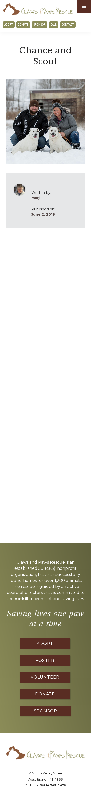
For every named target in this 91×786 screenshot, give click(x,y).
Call (54, 24)
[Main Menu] (84, 6)
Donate (23, 24)
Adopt (8, 24)
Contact (68, 24)
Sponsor (39, 24)
